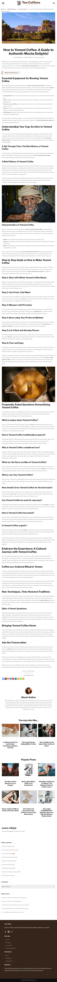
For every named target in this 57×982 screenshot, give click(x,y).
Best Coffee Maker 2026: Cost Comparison (28, 783)
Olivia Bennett (18, 57)
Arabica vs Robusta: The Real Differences (12, 901)
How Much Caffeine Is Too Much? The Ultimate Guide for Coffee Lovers (46, 784)
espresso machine (7, 326)
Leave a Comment (39, 57)
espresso (46, 504)
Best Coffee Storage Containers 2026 (11, 871)
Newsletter (8, 942)
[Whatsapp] (21, 679)
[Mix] (18, 679)
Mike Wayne (9, 958)
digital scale (37, 311)
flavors (52, 87)
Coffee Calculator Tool (11, 948)
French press (46, 324)
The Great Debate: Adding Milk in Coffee (28, 743)
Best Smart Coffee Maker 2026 (9, 857)
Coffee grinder (7, 95)
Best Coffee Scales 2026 (8, 875)
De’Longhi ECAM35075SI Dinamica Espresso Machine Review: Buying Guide (46, 812)
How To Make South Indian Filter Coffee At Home (47, 744)
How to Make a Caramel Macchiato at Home (12, 912)
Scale (4, 100)
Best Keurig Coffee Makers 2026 (10, 850)
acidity (43, 468)
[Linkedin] (11, 679)
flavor (33, 424)
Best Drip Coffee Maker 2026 (9, 861)
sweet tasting (44, 600)
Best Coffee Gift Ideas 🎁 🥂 (9, 853)
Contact (8, 939)
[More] (23, 679)
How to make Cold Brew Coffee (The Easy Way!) (10, 810)
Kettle (5, 108)
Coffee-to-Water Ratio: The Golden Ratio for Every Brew (15, 908)
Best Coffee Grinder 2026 (8, 864)
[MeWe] (16, 679)
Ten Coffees (31, 2)
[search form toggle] (54, 3)
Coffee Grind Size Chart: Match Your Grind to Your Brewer (15, 905)
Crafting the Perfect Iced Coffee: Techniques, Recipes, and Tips (10, 745)
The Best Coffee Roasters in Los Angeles (10, 783)
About (7, 955)
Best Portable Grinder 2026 (8, 868)
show (16, 72)
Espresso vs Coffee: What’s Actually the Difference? (14, 897)
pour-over (13, 494)
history (10, 649)
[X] (6, 679)
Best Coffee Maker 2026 (8, 846)
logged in (11, 831)
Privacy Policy (9, 945)
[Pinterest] (13, 679)
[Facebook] (3, 679)
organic (25, 530)
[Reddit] (8, 679)
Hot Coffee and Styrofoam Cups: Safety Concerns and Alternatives (28, 811)
